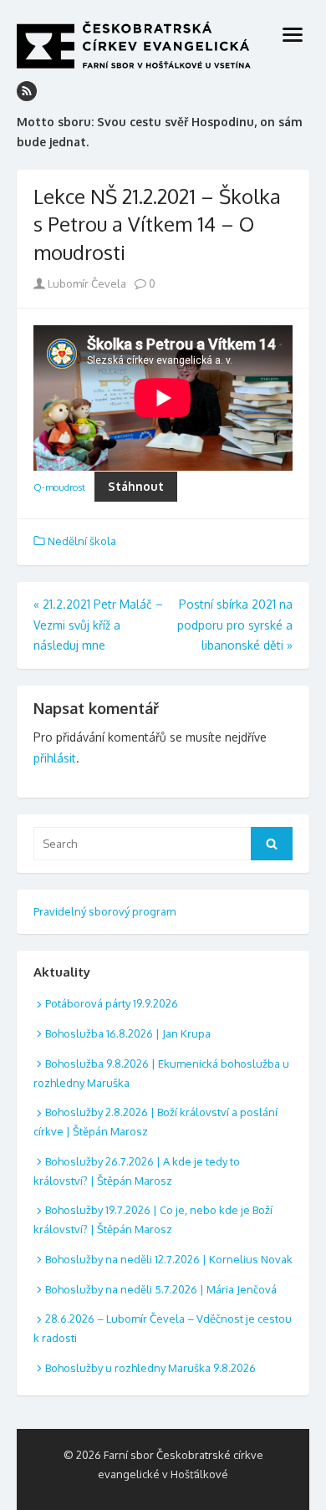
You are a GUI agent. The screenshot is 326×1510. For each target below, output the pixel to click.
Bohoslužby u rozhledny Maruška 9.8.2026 (150, 1368)
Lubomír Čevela (85, 283)
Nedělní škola (82, 541)
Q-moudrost (59, 487)
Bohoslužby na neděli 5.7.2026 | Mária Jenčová (161, 1289)
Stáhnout (136, 486)
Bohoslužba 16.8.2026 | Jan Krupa (128, 1033)
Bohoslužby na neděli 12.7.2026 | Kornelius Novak (169, 1259)
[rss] (27, 91)
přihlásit (54, 758)
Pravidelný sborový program (104, 911)
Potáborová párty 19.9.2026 (111, 1003)
